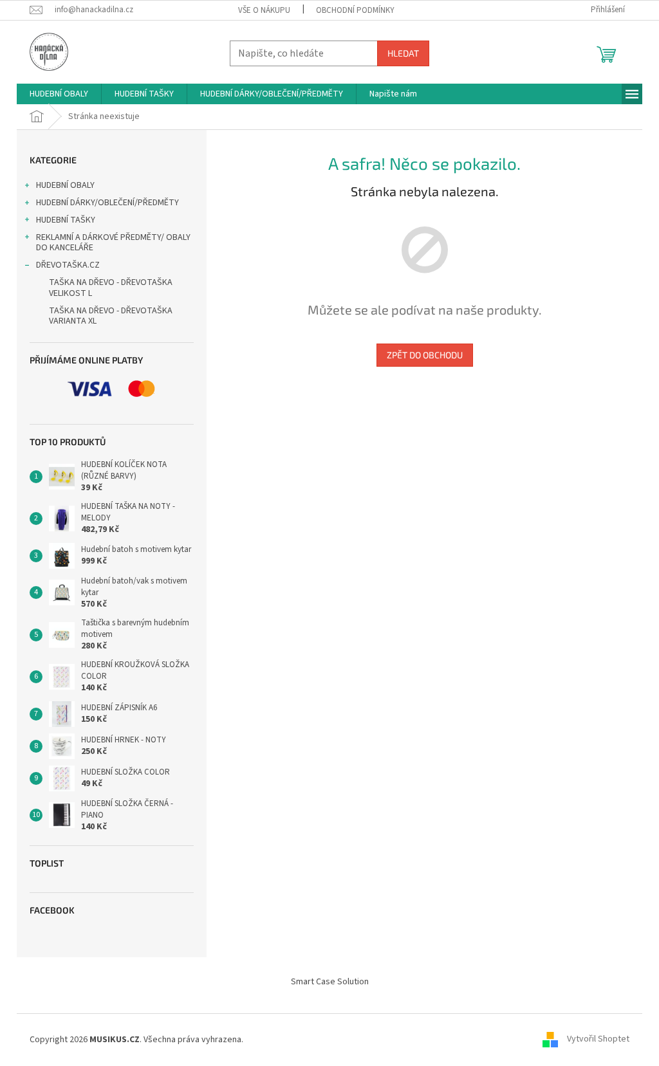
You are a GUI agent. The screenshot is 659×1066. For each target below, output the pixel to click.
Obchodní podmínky (355, 10)
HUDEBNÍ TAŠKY (65, 220)
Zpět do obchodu (425, 354)
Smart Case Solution (330, 981)
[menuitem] (59, 94)
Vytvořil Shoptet (598, 1039)
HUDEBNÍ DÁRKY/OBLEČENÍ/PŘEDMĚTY (107, 202)
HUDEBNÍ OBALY (65, 185)
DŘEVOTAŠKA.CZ (68, 265)
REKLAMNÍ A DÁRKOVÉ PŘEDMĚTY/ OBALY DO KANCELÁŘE (113, 243)
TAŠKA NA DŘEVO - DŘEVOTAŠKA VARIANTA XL (110, 316)
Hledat (403, 53)
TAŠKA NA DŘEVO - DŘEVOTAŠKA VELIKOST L (110, 288)
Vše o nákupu (264, 10)
